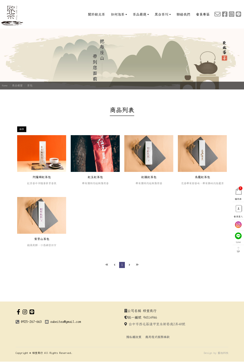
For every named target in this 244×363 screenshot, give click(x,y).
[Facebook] (224, 14)
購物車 (238, 193)
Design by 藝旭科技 (216, 352)
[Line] (238, 14)
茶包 (29, 85)
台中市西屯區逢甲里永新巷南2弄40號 (157, 324)
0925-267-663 (31, 322)
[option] (122, 59)
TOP (238, 251)
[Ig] (231, 14)
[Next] (129, 265)
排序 (21, 129)
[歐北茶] (12, 15)
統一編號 (134, 317)
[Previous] (114, 265)
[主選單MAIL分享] (217, 14)
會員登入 (238, 216)
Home (5, 85)
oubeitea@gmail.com (65, 322)
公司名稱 (134, 311)
